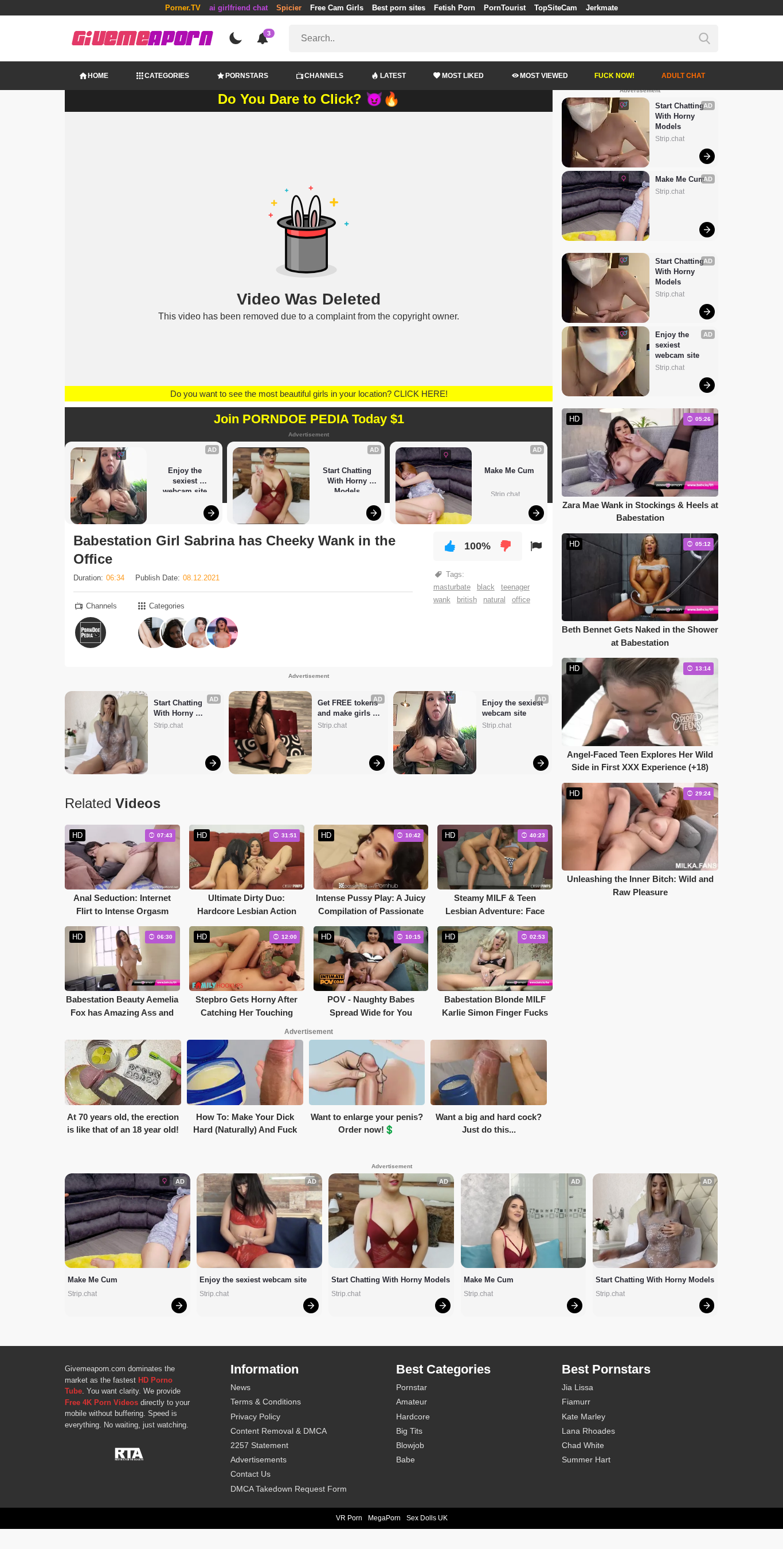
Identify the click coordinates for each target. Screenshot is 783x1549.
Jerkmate (602, 7)
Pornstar (411, 1387)
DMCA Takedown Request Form (288, 1488)
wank (442, 599)
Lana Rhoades (588, 1430)
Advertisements (258, 1459)
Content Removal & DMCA (278, 1430)
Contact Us (250, 1473)
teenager (515, 587)
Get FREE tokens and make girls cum (349, 709)
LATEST (393, 76)
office (521, 599)
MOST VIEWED (544, 76)
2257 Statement (259, 1445)
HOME (98, 76)
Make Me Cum (509, 470)
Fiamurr (576, 1401)
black (486, 587)
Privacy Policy (255, 1416)
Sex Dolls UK (427, 1518)
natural (494, 599)
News (240, 1387)
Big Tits (409, 1430)
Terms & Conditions (265, 1401)
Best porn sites (398, 7)
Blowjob (410, 1445)
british (467, 599)
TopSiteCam (555, 7)
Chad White (583, 1445)
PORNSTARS (246, 76)
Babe (405, 1459)
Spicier (289, 7)
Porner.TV (183, 7)
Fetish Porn (454, 7)
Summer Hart (586, 1459)
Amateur (411, 1401)
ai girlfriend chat (238, 7)
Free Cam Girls (336, 7)
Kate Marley (583, 1416)
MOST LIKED (463, 76)
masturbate (452, 587)
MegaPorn (384, 1518)
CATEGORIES (166, 76)
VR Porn (349, 1518)
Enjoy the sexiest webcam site (185, 479)
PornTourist (505, 7)
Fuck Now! (614, 76)
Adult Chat (683, 76)
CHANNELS (323, 76)
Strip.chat (505, 494)
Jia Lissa (577, 1387)
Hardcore (413, 1416)
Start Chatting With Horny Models (348, 479)
